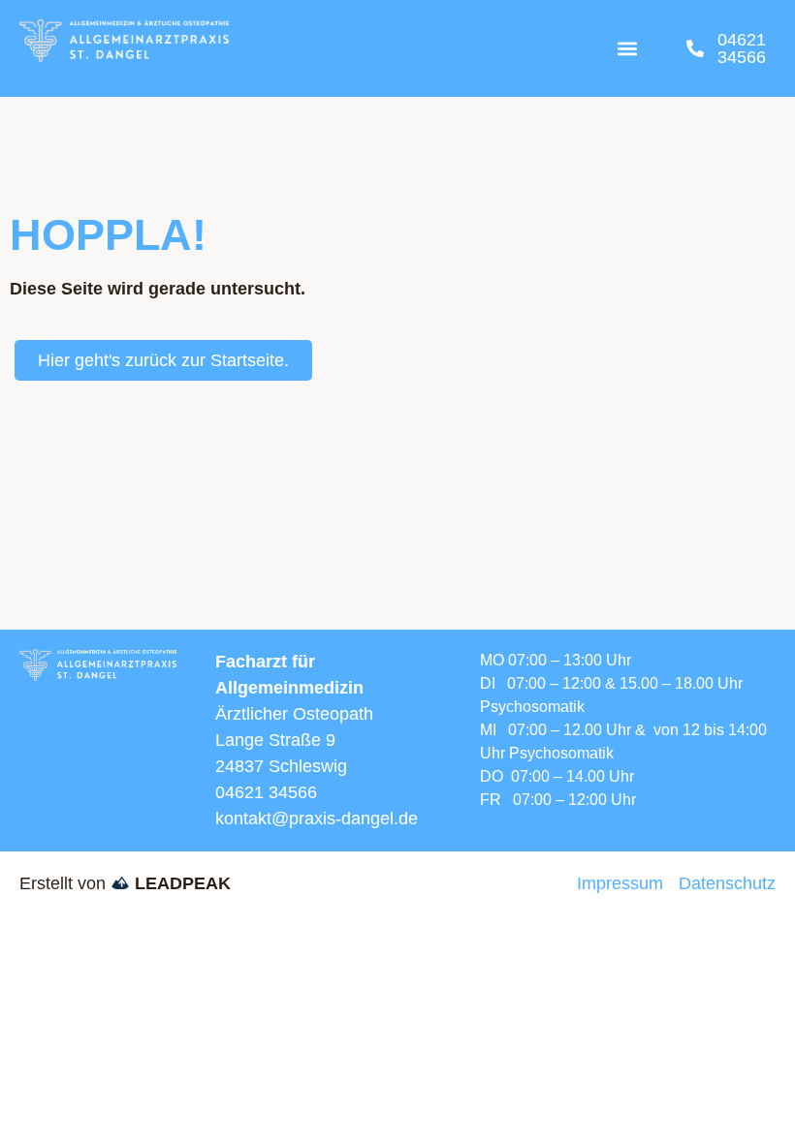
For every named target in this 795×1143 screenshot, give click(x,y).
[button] (628, 49)
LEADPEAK (180, 883)
